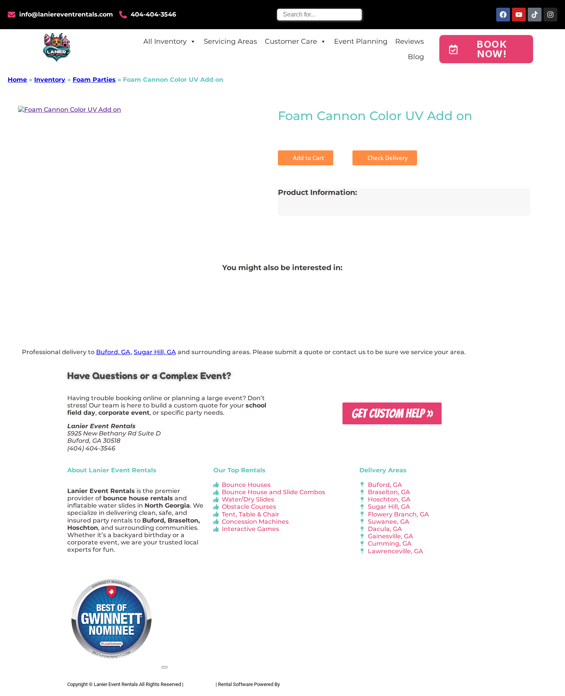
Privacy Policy (199, 684)
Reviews (409, 41)
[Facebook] (503, 14)
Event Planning (360, 41)
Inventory (49, 79)
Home (17, 79)
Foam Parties (94, 79)
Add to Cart (307, 158)
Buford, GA (113, 352)
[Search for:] (319, 14)
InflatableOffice (297, 684)
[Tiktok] (535, 14)
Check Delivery (387, 158)
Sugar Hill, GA (155, 352)
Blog (416, 57)
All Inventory (165, 41)
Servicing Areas (230, 41)
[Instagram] (550, 14)
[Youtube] (519, 14)
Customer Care (291, 41)
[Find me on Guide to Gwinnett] (111, 665)
